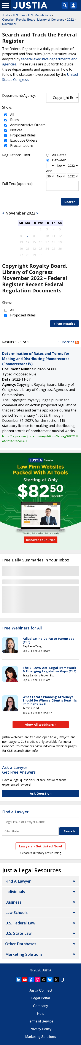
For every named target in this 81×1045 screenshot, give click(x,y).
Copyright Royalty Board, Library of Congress (33, 19)
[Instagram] (37, 979)
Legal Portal (40, 998)
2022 (70, 19)
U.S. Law (19, 15)
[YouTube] (24, 979)
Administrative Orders (27, 124)
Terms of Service (40, 1021)
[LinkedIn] (18, 979)
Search (69, 202)
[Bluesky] (49, 979)
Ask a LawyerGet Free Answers (19, 770)
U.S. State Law (18, 933)
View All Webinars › (40, 724)
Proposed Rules (22, 135)
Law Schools (16, 912)
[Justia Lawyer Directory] (62, 979)
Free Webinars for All (22, 628)
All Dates (59, 155)
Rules (14, 119)
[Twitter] (56, 979)
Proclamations (21, 145)
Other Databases (20, 943)
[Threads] (43, 979)
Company (40, 1006)
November (9, 24)
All (11, 114)
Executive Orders (23, 140)
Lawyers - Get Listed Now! (40, 846)
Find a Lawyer (15, 811)
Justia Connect (40, 990)
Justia (6, 15)
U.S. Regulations (39, 15)
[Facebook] (31, 979)
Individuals (15, 891)
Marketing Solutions (24, 954)
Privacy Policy (40, 1029)
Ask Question (40, 793)
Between (59, 160)
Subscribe (67, 342)
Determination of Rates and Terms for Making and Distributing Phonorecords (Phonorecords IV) (35, 358)
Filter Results (64, 323)
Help (40, 1013)
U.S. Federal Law (20, 923)
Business (13, 902)
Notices (15, 130)
